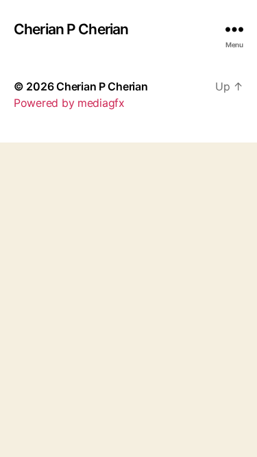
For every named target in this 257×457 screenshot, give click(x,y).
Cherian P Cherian (71, 29)
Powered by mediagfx (69, 103)
